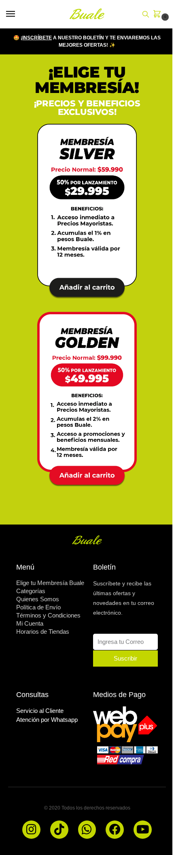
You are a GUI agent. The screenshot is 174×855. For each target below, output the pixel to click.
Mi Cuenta (29, 623)
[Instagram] (31, 829)
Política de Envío (38, 607)
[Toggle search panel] (146, 14)
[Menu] (18, 14)
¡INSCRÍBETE (36, 38)
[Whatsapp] (87, 829)
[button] (158, 15)
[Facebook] (115, 829)
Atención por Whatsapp (47, 719)
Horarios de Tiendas (42, 631)
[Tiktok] (59, 829)
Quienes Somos (37, 599)
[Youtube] (143, 829)
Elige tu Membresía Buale (50, 582)
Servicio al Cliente (40, 710)
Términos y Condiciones (48, 615)
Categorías (30, 590)
